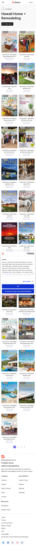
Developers (4, 505)
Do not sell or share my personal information (18, 291)
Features (21, 484)
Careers (3, 484)
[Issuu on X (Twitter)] (13, 543)
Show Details (27, 281)
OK (18, 286)
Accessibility (5, 534)
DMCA (3, 528)
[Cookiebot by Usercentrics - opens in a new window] (26, 254)
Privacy (3, 520)
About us (4, 480)
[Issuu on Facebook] (3, 543)
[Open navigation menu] (3, 2)
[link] (31, 2)
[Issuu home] (16, 2)
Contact (3, 497)
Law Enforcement (6, 523)
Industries (22, 492)
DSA (2, 531)
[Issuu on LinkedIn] (8, 543)
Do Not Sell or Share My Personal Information (14, 537)
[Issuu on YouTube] (22, 543)
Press (3, 492)
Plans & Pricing (5, 488)
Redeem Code (5, 510)
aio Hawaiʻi (10, 59)
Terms (3, 517)
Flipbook (21, 488)
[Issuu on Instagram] (17, 543)
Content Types (23, 480)
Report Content (6, 526)
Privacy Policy (8, 274)
